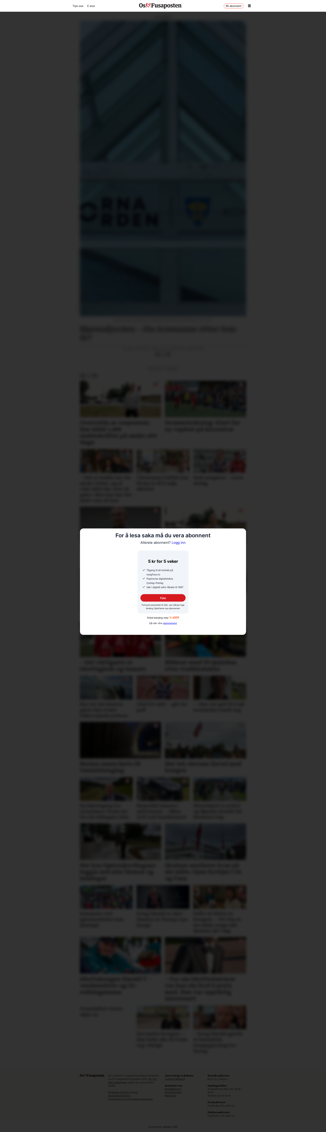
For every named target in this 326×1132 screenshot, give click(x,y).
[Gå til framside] (160, 6)
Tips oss (78, 6)
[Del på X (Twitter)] (162, 354)
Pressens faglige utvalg (123, 1092)
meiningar (154, 368)
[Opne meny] (249, 5)
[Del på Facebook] (157, 354)
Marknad (170, 1095)
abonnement (170, 623)
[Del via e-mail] (168, 354)
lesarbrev (171, 368)
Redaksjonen (173, 1089)
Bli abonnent (233, 6)
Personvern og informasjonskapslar (130, 1099)
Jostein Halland (175, 1079)
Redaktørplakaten (119, 1095)
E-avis (91, 6)
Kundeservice (173, 1092)
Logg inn (163, 543)
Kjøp (163, 598)
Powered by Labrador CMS (163, 1127)
